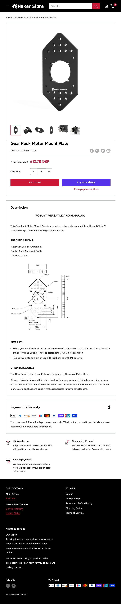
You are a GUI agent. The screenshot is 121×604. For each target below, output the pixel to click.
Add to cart (35, 182)
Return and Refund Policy (79, 503)
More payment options (86, 189)
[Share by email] (108, 150)
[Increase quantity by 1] (49, 171)
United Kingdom (14, 508)
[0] (113, 6)
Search (69, 494)
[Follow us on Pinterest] (14, 586)
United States (13, 513)
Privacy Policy (73, 498)
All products (20, 17)
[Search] (96, 6)
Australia (10, 498)
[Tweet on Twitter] (103, 150)
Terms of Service (75, 512)
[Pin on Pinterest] (97, 150)
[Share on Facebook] (92, 150)
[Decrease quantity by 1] (33, 171)
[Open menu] (7, 6)
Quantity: (15, 171)
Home (9, 17)
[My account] (106, 6)
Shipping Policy (74, 508)
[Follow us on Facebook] (8, 586)
